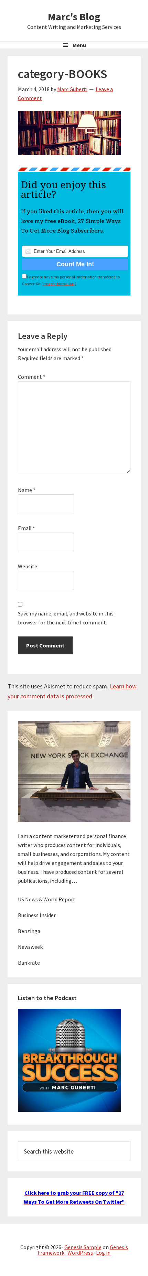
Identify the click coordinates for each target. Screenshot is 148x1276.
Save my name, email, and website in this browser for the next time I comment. (66, 618)
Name (26, 489)
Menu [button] (79, 45)
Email (26, 528)
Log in (103, 1252)
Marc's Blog (74, 16)
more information (58, 283)
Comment (31, 376)
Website (27, 566)
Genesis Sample (83, 1247)
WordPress (80, 1252)
